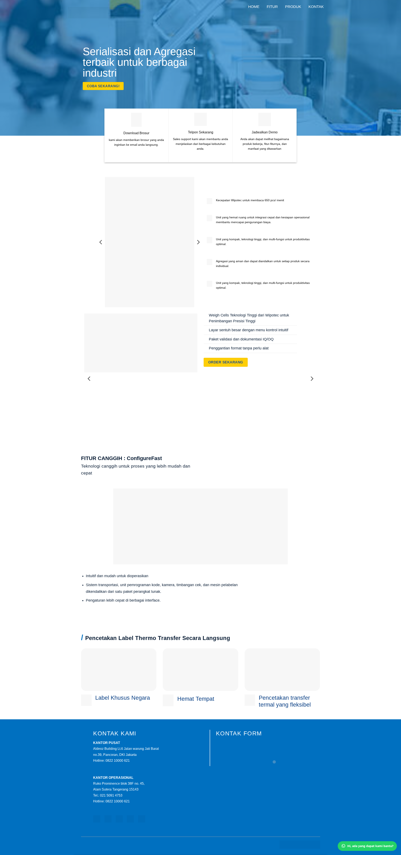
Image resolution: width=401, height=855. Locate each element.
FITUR (272, 7)
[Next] (198, 242)
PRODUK (293, 7)
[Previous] (101, 242)
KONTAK (316, 7)
